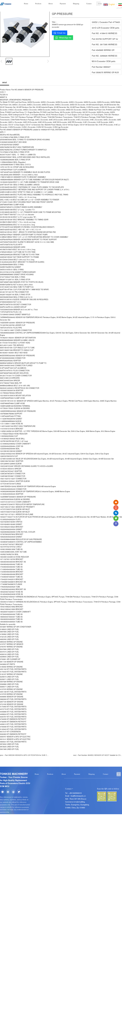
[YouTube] (8, 792)
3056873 (6, 496)
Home (26, 3)
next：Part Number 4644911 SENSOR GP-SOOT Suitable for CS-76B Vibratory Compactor (97, 755)
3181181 (6, 400)
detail (4, 82)
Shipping (76, 3)
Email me (61, 33)
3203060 (6, 411)
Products (38, 3)
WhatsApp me (65, 38)
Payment (63, 3)
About (50, 3)
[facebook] (2, 792)
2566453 (5, 317)
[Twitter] (19, 792)
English (111, 4)
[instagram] (13, 792)
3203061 (5, 322)
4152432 (6, 486)
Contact (89, 3)
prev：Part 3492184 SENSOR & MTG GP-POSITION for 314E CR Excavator (24, 755)
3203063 (5, 355)
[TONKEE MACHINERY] (5, 3)
